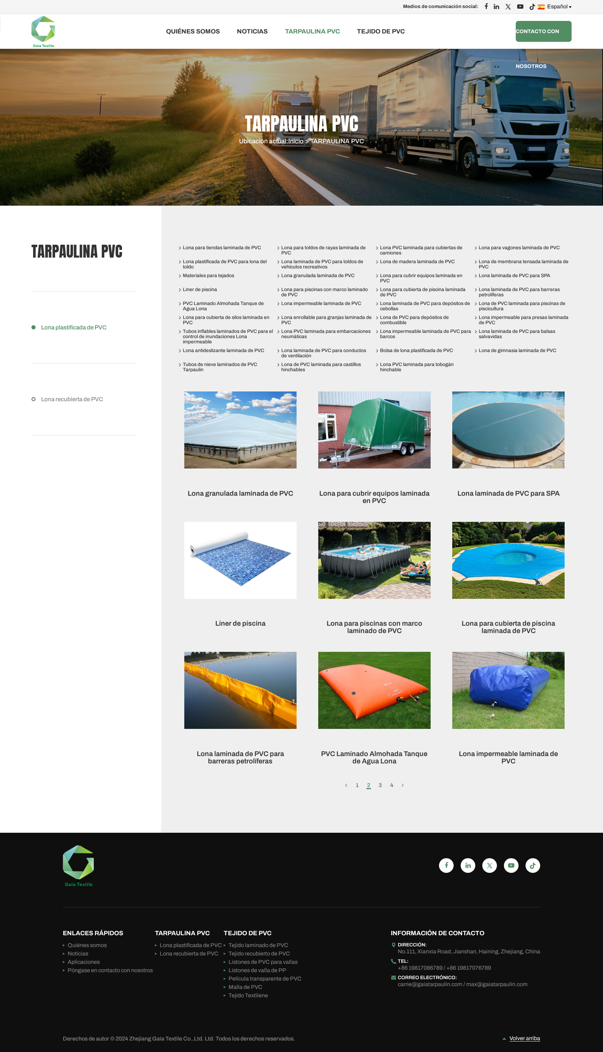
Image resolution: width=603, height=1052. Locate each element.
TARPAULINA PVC (312, 31)
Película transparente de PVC (265, 979)
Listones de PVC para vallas (263, 962)
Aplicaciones (84, 962)
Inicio (296, 141)
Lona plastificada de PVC (73, 327)
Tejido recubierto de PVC (259, 953)
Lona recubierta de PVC (72, 399)
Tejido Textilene (248, 995)
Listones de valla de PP (257, 970)
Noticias (252, 31)
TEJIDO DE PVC (381, 31)
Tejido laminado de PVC (258, 945)
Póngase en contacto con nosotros (537, 31)
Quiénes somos (193, 31)
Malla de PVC (245, 987)
